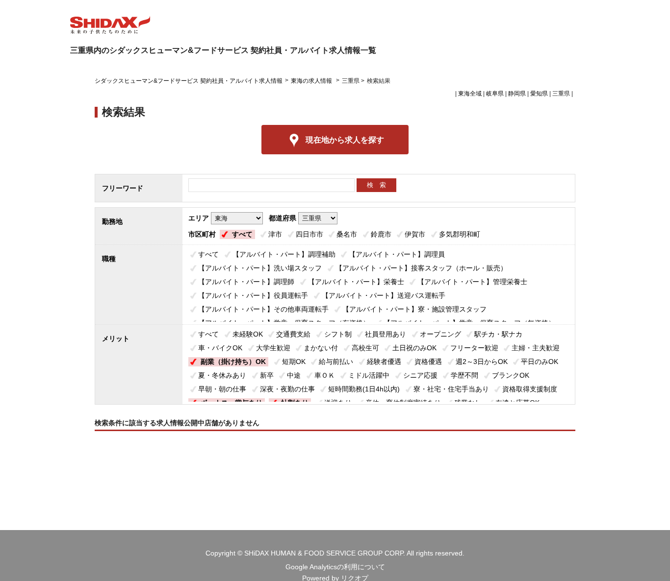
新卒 (267, 375)
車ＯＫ (324, 375)
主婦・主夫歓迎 (536, 348)
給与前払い (336, 361)
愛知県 (539, 93)
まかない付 (321, 348)
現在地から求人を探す (345, 140)
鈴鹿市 (381, 234)
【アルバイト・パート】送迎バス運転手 (383, 295)
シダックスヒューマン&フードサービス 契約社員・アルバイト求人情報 (189, 80)
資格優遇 (428, 361)
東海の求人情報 (312, 80)
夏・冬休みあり (222, 375)
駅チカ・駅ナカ (498, 334)
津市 (275, 234)
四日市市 (309, 234)
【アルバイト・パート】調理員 (397, 254)
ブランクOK (510, 375)
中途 (294, 375)
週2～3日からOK (482, 361)
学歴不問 (464, 375)
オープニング (440, 334)
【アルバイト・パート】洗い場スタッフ (260, 268)
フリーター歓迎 (474, 348)
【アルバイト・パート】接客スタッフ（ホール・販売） (421, 268)
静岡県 (517, 93)
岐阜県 (495, 93)
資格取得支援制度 (529, 389)
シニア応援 (420, 375)
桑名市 (346, 234)
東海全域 (470, 93)
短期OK (294, 361)
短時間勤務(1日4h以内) (364, 389)
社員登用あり (385, 334)
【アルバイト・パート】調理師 (246, 282)
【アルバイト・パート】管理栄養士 (472, 282)
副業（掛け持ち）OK (233, 361)
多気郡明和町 (459, 234)
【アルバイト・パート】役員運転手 (253, 295)
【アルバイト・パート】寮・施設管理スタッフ (414, 309)
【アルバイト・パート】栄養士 (356, 282)
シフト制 (338, 334)
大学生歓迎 (273, 348)
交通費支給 (293, 334)
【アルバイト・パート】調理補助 (283, 254)
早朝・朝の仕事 (222, 389)
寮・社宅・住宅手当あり (451, 389)
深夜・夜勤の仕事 (287, 389)
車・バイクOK (220, 348)
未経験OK (247, 334)
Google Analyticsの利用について (335, 567)
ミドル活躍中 (368, 375)
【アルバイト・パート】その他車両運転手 (263, 309)
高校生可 (365, 348)
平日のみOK (539, 361)
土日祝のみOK (414, 348)
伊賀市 (415, 234)
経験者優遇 (384, 361)
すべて (242, 234)
